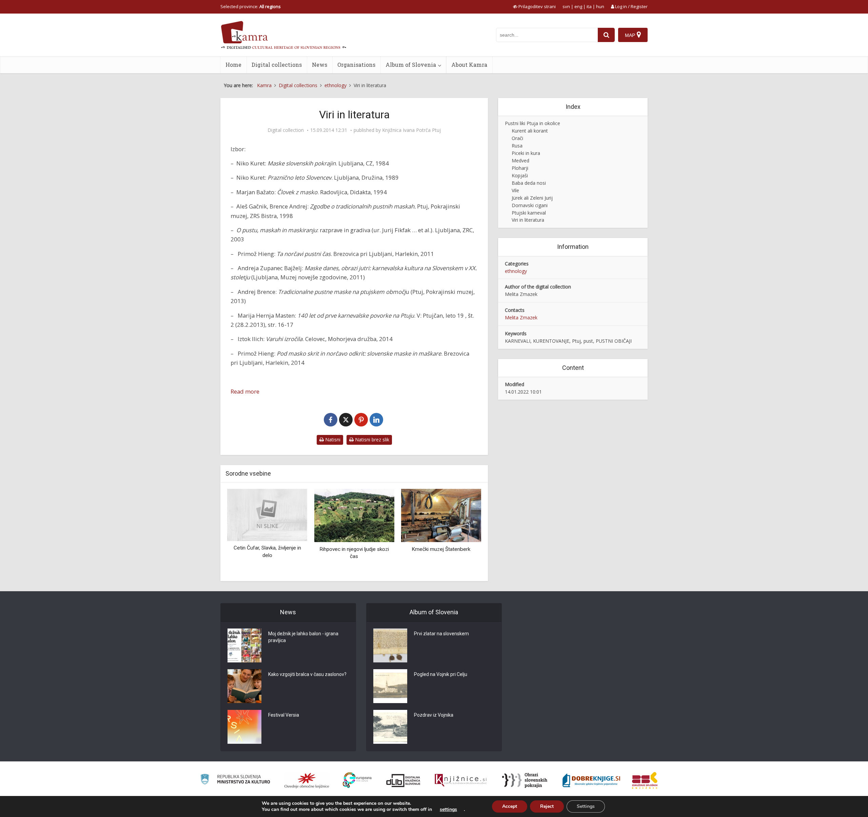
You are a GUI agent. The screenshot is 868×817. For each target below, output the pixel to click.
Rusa (517, 145)
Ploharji (520, 168)
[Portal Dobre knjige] (591, 780)
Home (233, 64)
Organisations (356, 64)
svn (566, 6)
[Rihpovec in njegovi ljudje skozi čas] (354, 515)
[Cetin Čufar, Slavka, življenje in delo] (267, 514)
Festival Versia (283, 715)
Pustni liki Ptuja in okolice (532, 123)
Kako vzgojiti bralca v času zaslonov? (307, 674)
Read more (245, 391)
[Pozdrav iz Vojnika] (390, 727)
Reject (547, 806)
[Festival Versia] (244, 727)
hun (600, 6)
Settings (586, 806)
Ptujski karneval (529, 213)
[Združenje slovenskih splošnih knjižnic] (460, 780)
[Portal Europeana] (357, 780)
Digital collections (277, 64)
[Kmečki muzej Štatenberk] (441, 515)
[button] (464, 532)
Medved (520, 160)
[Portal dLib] (403, 780)
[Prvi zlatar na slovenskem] (390, 645)
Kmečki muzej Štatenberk (441, 549)
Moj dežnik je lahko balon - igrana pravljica (303, 637)
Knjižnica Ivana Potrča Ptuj (411, 130)
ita (589, 6)
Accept (509, 806)
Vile (515, 190)
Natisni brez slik (371, 439)
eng (578, 6)
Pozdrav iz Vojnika (433, 715)
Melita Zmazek (521, 317)
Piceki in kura (526, 153)
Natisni (332, 439)
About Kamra (469, 64)
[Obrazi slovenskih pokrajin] (525, 780)
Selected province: (250, 6)
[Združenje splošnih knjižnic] (644, 780)
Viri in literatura (528, 220)
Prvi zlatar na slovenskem (441, 633)
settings (448, 809)
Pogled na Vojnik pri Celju (440, 674)
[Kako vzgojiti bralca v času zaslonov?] (244, 686)
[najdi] (606, 35)
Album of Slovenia (411, 64)
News (319, 64)
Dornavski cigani (530, 205)
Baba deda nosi (529, 183)
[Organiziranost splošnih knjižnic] (307, 780)
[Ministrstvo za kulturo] (235, 780)
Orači (517, 138)
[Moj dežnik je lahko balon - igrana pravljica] (244, 645)
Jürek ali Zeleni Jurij (532, 198)
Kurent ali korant (530, 130)
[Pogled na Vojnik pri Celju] (390, 686)
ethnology (516, 271)
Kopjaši (520, 175)
